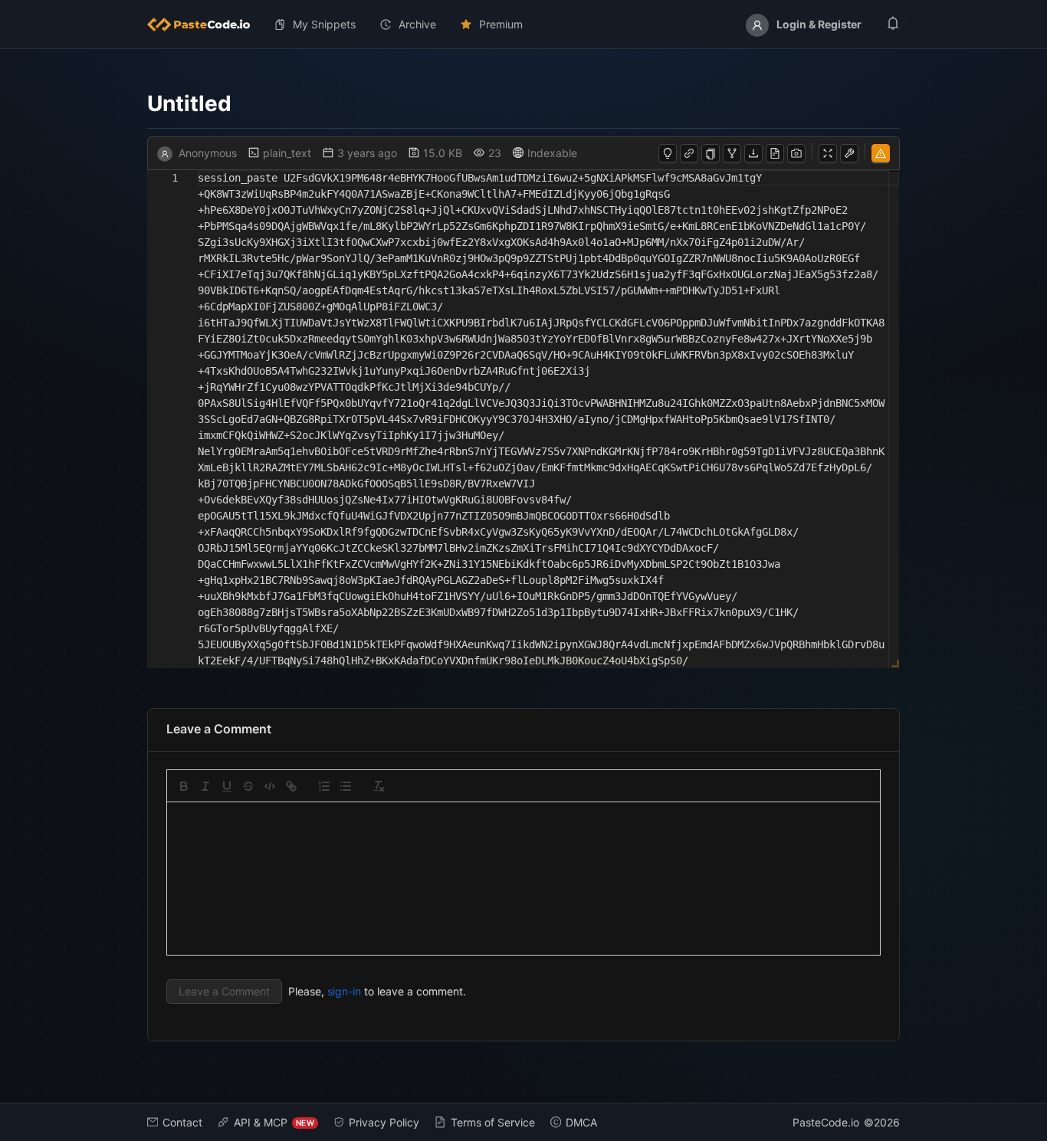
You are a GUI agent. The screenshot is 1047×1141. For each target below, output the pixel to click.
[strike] (248, 786)
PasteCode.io (826, 1122)
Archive (417, 24)
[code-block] (270, 786)
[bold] (184, 786)
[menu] (523, 24)
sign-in (344, 991)
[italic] (205, 786)
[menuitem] (204, 24)
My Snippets (324, 24)
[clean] (378, 786)
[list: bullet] (345, 786)
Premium (501, 24)
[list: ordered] (324, 786)
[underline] (227, 786)
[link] (291, 786)
